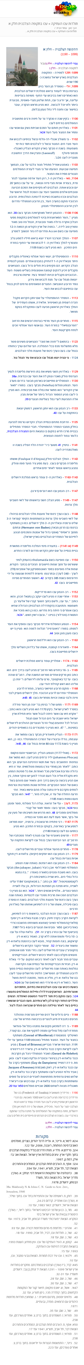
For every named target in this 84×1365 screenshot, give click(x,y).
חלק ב (48, 63)
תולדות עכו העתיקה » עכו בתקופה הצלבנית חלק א (43, 23)
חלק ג (52, 68)
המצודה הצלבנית (18, 431)
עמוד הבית (62, 28)
